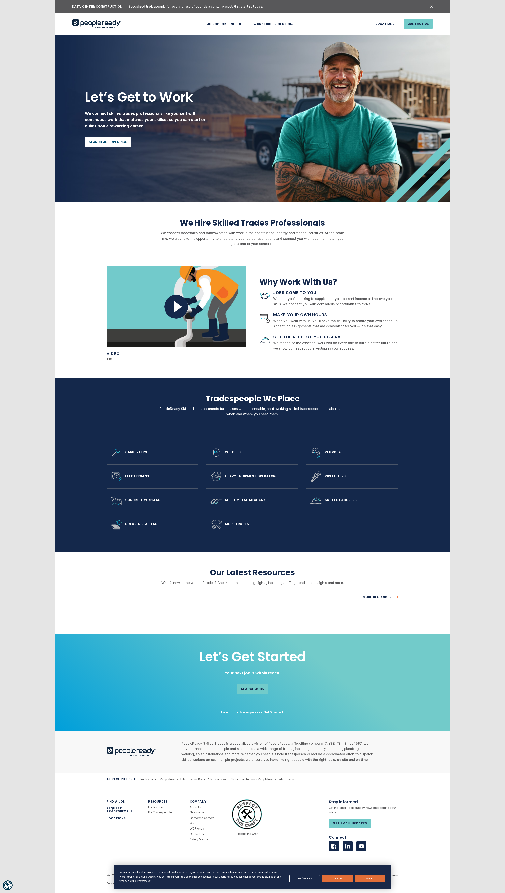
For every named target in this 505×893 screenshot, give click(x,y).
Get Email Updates (350, 823)
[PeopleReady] (96, 24)
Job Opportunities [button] (224, 24)
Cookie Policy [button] (226, 876)
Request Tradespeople (119, 810)
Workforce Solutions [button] (274, 24)
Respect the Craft (247, 833)
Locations (385, 24)
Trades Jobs (147, 779)
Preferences (304, 878)
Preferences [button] (143, 881)
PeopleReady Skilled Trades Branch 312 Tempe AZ (193, 779)
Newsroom (197, 812)
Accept (370, 878)
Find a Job (116, 801)
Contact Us (418, 24)
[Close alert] (431, 6)
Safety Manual (199, 839)
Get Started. (273, 712)
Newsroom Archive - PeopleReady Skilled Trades (263, 779)
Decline (337, 878)
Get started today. (248, 6)
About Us (196, 807)
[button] (8, 885)
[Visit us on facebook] (334, 846)
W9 (192, 823)
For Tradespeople (160, 812)
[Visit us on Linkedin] (348, 846)
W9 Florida (197, 828)
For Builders (156, 807)
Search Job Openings (108, 142)
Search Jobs (252, 689)
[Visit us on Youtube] (361, 846)
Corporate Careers (202, 818)
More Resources (378, 596)
